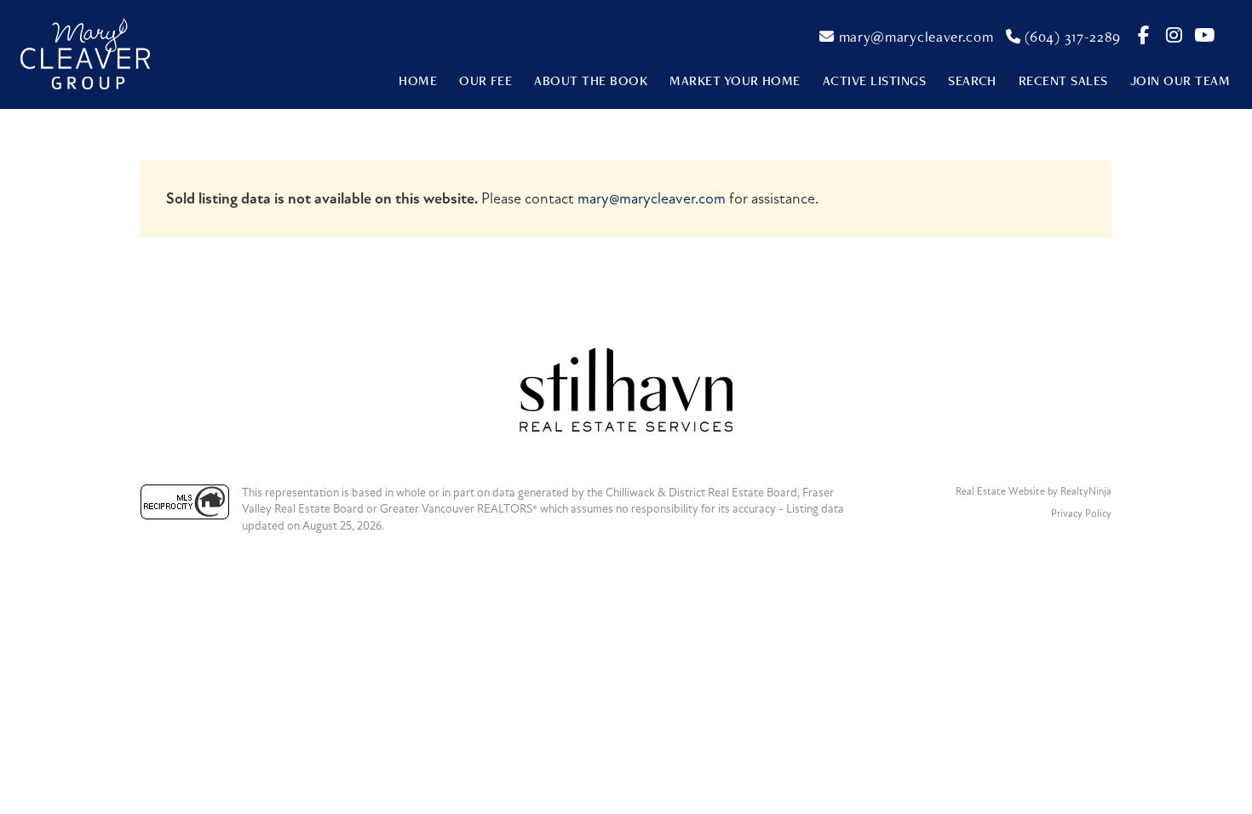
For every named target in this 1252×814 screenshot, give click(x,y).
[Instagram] (1175, 35)
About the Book (590, 80)
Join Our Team (1180, 80)
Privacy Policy (1081, 513)
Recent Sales (1063, 80)
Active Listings (874, 80)
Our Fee (485, 80)
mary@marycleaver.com (914, 36)
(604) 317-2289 (1071, 36)
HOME (418, 80)
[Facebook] (1144, 35)
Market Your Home (735, 80)
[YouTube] (1204, 35)
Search (972, 80)
